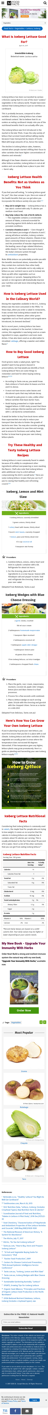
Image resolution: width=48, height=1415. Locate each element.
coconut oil (27, 542)
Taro (24, 1179)
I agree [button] (34, 1400)
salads (6, 829)
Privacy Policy (12, 1401)
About (23, 1379)
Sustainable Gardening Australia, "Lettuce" (22, 1282)
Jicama (24, 1071)
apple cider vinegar (29, 645)
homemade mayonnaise (30, 630)
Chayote (24, 1143)
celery (12, 527)
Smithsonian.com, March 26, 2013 (18, 1203)
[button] (45, 1400)
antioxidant (13, 255)
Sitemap (30, 1379)
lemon (13, 537)
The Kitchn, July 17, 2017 (13, 1238)
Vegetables (19, 28)
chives (36, 664)
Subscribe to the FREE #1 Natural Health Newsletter (24, 1316)
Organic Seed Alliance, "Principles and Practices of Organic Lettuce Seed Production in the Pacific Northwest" (23, 1292)
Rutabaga (24, 1107)
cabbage (14, 341)
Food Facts (8, 28)
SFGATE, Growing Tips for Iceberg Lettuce (21, 1285)
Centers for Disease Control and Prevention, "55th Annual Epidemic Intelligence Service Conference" (22, 1265)
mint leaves (20, 532)
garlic (18, 621)
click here (37, 1366)
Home (17, 1379)
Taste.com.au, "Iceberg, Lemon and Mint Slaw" (24, 1271)
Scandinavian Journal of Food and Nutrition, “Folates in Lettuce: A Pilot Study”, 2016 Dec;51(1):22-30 (23, 1216)
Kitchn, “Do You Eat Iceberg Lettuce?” (19, 1242)
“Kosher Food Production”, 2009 (17, 1259)
